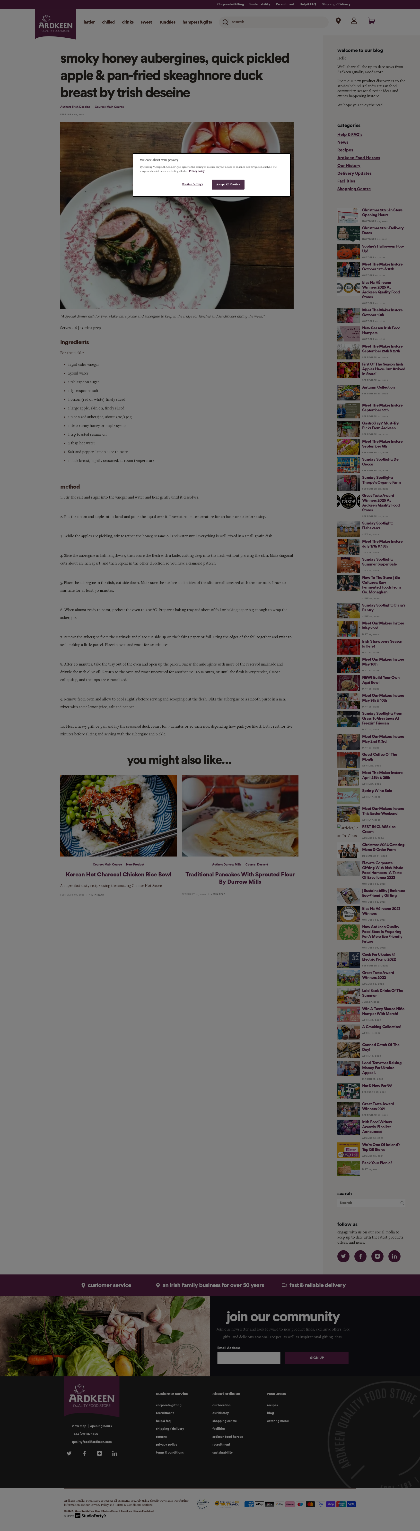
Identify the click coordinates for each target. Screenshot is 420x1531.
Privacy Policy (196, 171)
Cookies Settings (192, 184)
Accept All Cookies (228, 184)
